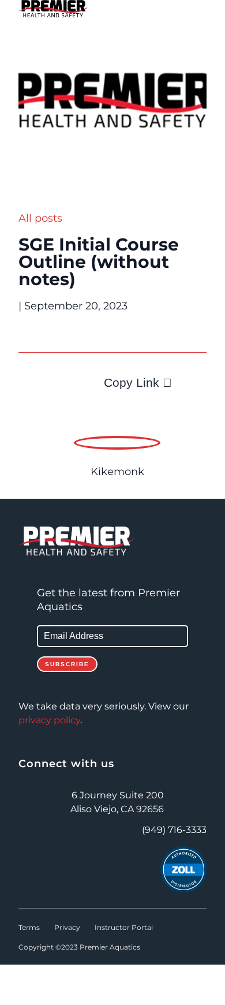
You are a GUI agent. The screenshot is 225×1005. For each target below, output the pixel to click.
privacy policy (49, 720)
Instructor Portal (124, 928)
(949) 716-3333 (174, 830)
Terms (29, 928)
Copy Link (131, 382)
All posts (40, 218)
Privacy (67, 928)
